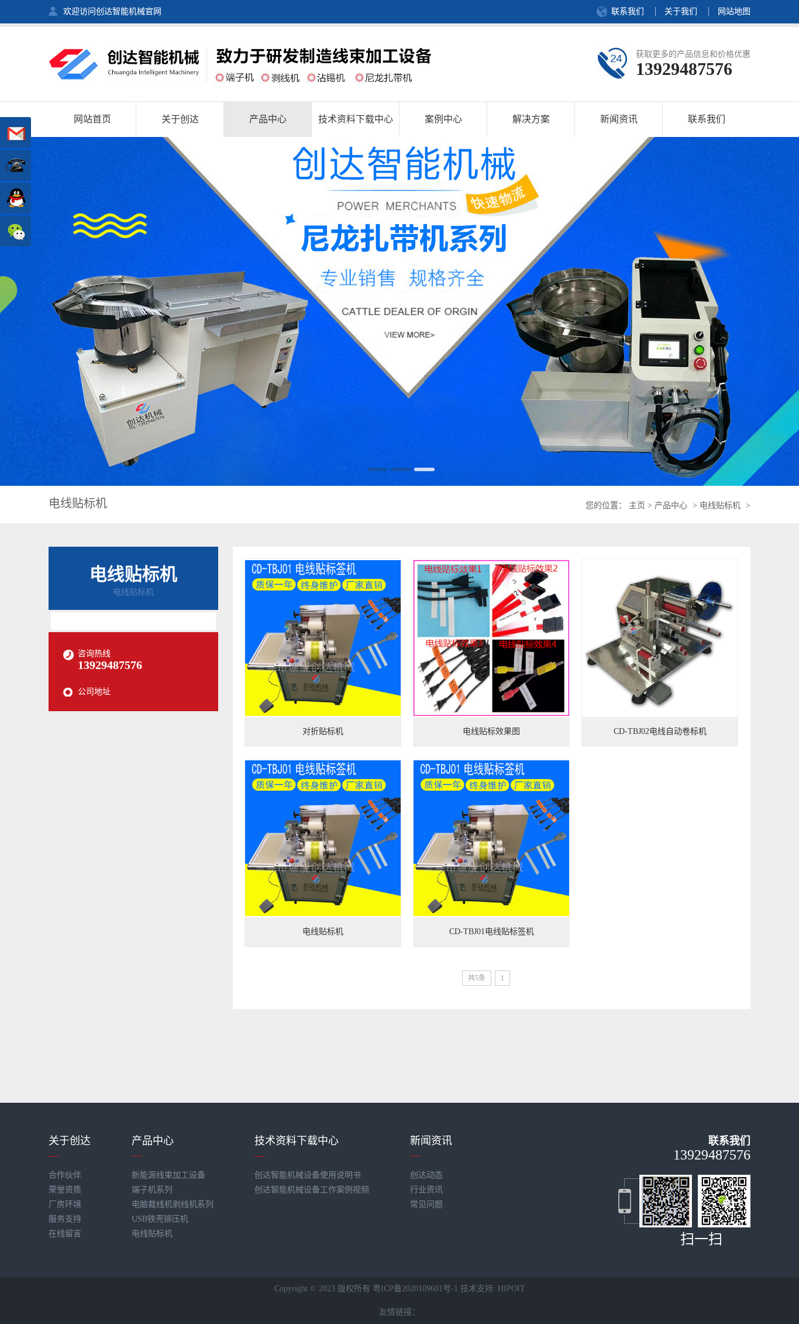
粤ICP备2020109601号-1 (415, 1288)
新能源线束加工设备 (168, 1175)
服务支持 (65, 1219)
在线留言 (65, 1233)
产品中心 (671, 505)
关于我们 (680, 11)
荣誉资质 (65, 1189)
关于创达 (70, 1141)
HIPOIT (511, 1288)
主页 (637, 505)
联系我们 (627, 11)
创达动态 (426, 1175)
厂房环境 (65, 1204)
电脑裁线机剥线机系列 (172, 1204)
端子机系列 (152, 1189)
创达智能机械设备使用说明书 (307, 1175)
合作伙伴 (65, 1175)
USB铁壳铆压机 (160, 1219)
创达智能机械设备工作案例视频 (311, 1189)
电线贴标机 (720, 505)
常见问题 (426, 1204)
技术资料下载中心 (296, 1141)
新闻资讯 (431, 1141)
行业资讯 (426, 1189)
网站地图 (734, 11)
